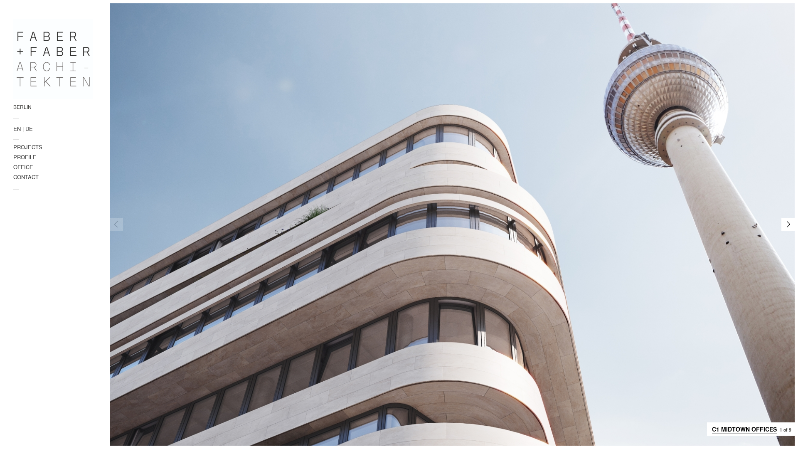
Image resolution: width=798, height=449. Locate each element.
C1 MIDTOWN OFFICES (744, 429)
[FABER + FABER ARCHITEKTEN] (53, 59)
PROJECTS (27, 147)
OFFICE (23, 167)
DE (29, 129)
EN (17, 129)
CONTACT (26, 177)
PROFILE (25, 157)
